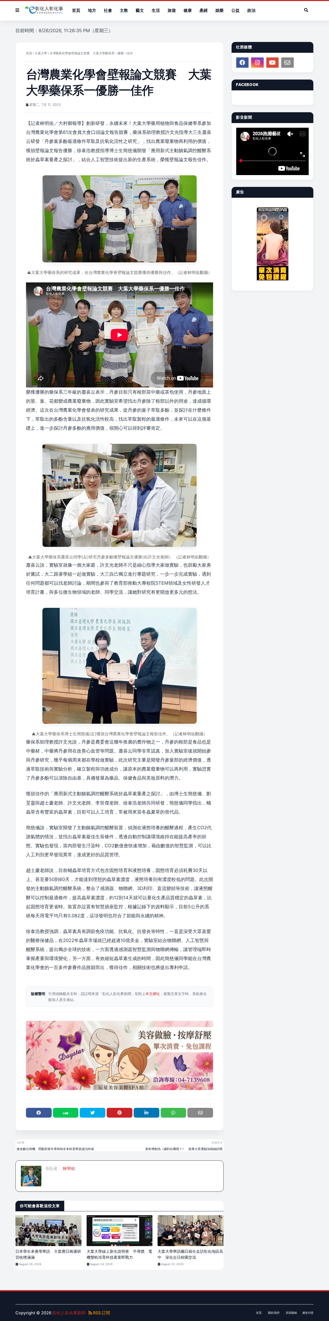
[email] (287, 62)
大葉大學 (41, 53)
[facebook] (242, 62)
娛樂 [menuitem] (219, 10)
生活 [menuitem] (156, 10)
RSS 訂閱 (101, 1312)
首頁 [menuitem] (76, 10)
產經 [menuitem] (203, 10)
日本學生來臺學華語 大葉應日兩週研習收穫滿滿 (48, 1254)
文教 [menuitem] (124, 10)
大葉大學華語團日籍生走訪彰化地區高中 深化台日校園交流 (190, 1254)
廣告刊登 (308, 1313)
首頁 (29, 53)
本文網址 (152, 993)
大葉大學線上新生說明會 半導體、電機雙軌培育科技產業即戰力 (119, 1254)
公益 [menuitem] (235, 10)
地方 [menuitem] (92, 10)
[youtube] (272, 62)
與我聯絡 (291, 1313)
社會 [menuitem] (108, 10)
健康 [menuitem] (188, 10)
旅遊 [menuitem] (172, 10)
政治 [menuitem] (251, 10)
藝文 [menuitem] (140, 10)
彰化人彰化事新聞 (68, 1312)
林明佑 (68, 1168)
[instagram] (257, 62)
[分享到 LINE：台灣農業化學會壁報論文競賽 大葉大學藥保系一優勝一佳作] (66, 1113)
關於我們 (273, 1313)
